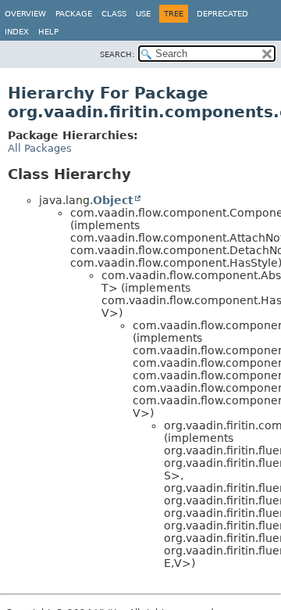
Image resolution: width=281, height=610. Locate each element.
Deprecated (222, 13)
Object (113, 200)
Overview (25, 13)
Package (73, 13)
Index (17, 31)
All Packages (40, 148)
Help (48, 31)
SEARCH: (117, 54)
